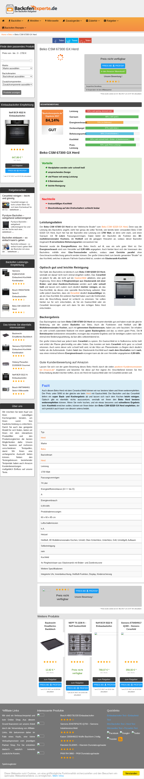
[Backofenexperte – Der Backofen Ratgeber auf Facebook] (113, 733)
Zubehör (93, 20)
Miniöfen (34, 20)
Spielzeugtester (9, 764)
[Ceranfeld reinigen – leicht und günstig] (5, 204)
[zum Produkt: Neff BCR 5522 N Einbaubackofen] (107, 644)
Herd (88, 393)
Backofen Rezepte (14, 27)
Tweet (74, 40)
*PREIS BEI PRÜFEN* (17, 171)
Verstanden (131, 773)
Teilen (61, 40)
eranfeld (75, 293)
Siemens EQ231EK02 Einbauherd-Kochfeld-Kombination (22, 349)
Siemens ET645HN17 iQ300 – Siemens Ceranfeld (131, 626)
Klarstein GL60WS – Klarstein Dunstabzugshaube (83, 745)
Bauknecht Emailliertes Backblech (50, 626)
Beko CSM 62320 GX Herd (115, 227)
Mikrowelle (52, 20)
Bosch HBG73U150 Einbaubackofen (77, 715)
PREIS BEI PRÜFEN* (50, 685)
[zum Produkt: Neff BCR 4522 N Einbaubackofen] (17, 132)
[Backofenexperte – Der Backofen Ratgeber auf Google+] (125, 733)
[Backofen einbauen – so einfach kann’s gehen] (5, 246)
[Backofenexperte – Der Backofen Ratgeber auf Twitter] (136, 733)
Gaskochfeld (80, 278)
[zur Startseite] (31, 9)
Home (4, 34)
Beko (10, 34)
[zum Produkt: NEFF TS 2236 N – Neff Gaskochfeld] (80, 644)
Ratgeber (111, 20)
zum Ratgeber (17, 166)
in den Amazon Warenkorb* (113, 71)
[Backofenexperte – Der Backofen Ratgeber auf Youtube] (112, 739)
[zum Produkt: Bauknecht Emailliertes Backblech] (52, 644)
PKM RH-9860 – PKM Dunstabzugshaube (79, 753)
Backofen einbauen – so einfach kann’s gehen (14, 238)
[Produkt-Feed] (120, 739)
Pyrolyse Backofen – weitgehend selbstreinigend (16, 216)
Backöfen (16, 20)
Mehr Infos (58, 775)
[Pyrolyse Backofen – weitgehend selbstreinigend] (5, 224)
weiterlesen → (15, 210)
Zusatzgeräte (72, 20)
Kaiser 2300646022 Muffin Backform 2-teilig (80, 736)
